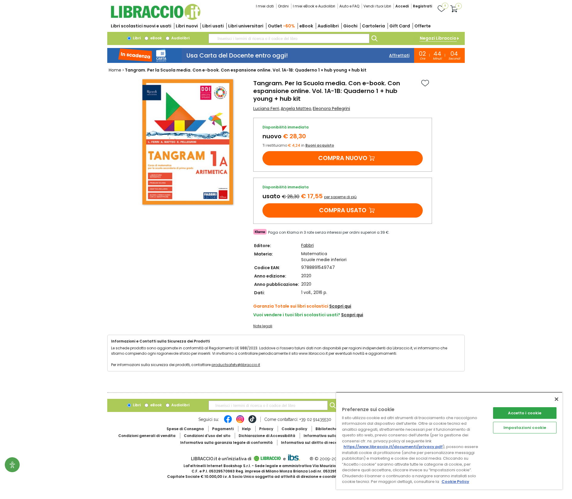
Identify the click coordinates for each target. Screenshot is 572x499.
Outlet (281, 26)
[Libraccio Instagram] (240, 422)
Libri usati (213, 26)
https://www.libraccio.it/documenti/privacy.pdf (393, 447)
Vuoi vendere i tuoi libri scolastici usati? (296, 315)
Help (246, 428)
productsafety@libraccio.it (236, 364)
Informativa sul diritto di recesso (312, 442)
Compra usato (342, 210)
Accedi (402, 6)
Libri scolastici (141, 26)
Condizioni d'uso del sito (207, 435)
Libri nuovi (187, 26)
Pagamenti (223, 428)
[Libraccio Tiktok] (252, 422)
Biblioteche (326, 428)
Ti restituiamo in (298, 145)
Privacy (266, 428)
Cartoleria (373, 26)
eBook (306, 26)
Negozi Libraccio (438, 38)
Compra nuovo (342, 158)
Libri (136, 38)
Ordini (283, 6)
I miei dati (265, 6)
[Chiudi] (556, 399)
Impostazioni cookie (524, 427)
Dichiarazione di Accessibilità (267, 435)
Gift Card (399, 26)
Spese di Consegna (185, 428)
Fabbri (307, 245)
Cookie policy (294, 428)
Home (115, 70)
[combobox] (289, 38)
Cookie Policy (455, 481)
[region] (449, 440)
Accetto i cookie (524, 413)
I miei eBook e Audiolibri (314, 6)
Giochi (350, 26)
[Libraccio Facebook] (228, 422)
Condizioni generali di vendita (146, 435)
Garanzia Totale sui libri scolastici (290, 306)
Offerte (422, 26)
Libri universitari (245, 26)
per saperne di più (340, 196)
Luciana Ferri (266, 108)
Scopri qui (340, 306)
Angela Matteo (296, 108)
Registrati (422, 6)
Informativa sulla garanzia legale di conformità (226, 442)
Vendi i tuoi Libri (377, 6)
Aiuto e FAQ (349, 6)
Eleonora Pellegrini (331, 108)
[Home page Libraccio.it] (155, 18)
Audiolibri (328, 26)
